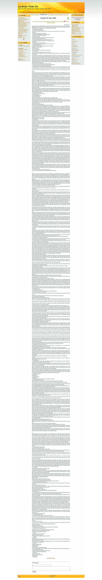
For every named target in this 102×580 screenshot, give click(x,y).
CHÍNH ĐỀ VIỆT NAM (22, 25)
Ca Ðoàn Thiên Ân (28, 6)
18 (57, 21)
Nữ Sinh (73, 33)
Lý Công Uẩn (74, 45)
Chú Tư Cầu (20, 28)
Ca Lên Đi (21, 50)
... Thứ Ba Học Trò (22, 17)
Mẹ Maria (21, 53)
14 (50, 21)
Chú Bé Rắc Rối (21, 27)
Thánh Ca (20, 12)
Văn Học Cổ (66, 14)
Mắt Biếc (20, 36)
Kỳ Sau (53, 558)
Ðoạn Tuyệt (20, 33)
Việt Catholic (21, 55)
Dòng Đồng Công (22, 52)
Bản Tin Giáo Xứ (22, 60)
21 (62, 21)
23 (66, 21)
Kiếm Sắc (74, 54)
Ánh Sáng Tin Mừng (23, 49)
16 (54, 21)
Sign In (82, 12)
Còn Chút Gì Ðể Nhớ (22, 31)
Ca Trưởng (21, 51)
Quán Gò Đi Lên (75, 49)
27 (51, 22)
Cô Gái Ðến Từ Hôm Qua (23, 30)
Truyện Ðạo (25, 12)
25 (47, 22)
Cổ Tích (32, 14)
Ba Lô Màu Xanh (21, 18)
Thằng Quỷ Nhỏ (75, 50)
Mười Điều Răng (21, 37)
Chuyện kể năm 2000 (22, 29)
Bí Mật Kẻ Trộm (21, 21)
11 (45, 21)
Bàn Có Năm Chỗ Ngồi (23, 19)
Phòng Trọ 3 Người (76, 28)
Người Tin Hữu (22, 54)
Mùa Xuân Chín (75, 59)
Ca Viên (50, 12)
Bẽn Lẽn (73, 58)
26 (49, 22)
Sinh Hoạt (41, 12)
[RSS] (19, 576)
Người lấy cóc (74, 41)
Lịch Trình (46, 12)
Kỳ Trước (49, 558)
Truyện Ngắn (50, 14)
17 (55, 21)
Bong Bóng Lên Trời (22, 23)
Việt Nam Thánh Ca (23, 56)
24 (68, 21)
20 (60, 21)
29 (54, 22)
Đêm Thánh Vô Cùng (22, 32)
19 (59, 21)
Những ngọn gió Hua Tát (77, 55)
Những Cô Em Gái (75, 30)
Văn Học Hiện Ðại (58, 14)
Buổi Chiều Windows (22, 24)
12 (47, 21)
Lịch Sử (37, 14)
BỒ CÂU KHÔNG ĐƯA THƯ (24, 22)
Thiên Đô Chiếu (75, 46)
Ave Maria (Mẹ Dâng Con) (24, 46)
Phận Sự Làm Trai (75, 62)
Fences (19, 34)
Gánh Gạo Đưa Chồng (76, 63)
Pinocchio (74, 42)
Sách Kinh (36, 12)
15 (52, 21)
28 (52, 22)
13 (48, 21)
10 (43, 21)
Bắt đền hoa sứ (21, 20)
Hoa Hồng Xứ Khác (22, 35)
